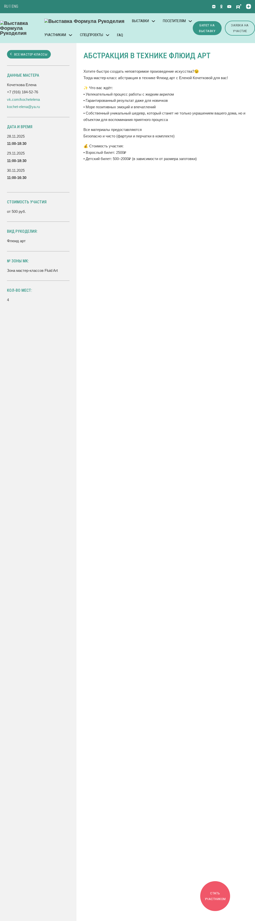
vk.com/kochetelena (23, 99)
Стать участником (215, 896)
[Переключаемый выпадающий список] (153, 21)
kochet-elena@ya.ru (23, 107)
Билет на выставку (207, 28)
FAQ (120, 35)
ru (6, 6)
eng (14, 6)
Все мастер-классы (31, 54)
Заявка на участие (240, 28)
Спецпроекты (91, 35)
